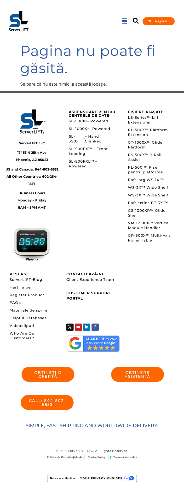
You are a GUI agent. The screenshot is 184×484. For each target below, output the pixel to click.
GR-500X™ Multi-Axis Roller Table (149, 237)
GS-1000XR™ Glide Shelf (147, 213)
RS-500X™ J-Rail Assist (144, 157)
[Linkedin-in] (86, 327)
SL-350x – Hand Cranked (85, 138)
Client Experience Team (90, 279)
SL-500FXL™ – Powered (83, 163)
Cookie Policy (96, 457)
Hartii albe (20, 287)
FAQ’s (16, 302)
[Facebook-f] (95, 327)
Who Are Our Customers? (23, 335)
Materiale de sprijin (29, 310)
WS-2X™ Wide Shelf (148, 187)
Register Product (27, 295)
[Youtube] (78, 327)
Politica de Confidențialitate (65, 457)
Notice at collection (62, 478)
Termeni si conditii (125, 457)
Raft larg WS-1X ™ (146, 179)
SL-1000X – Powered (89, 128)
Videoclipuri (22, 325)
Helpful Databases (28, 318)
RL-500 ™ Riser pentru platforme (145, 169)
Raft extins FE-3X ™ (148, 203)
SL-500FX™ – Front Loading (88, 151)
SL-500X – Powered (88, 121)
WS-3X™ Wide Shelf (148, 195)
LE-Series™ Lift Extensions (143, 119)
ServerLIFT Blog (26, 279)
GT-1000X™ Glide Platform (145, 144)
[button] (124, 21)
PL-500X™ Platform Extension (148, 132)
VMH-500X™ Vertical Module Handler (149, 225)
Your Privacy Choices (101, 478)
